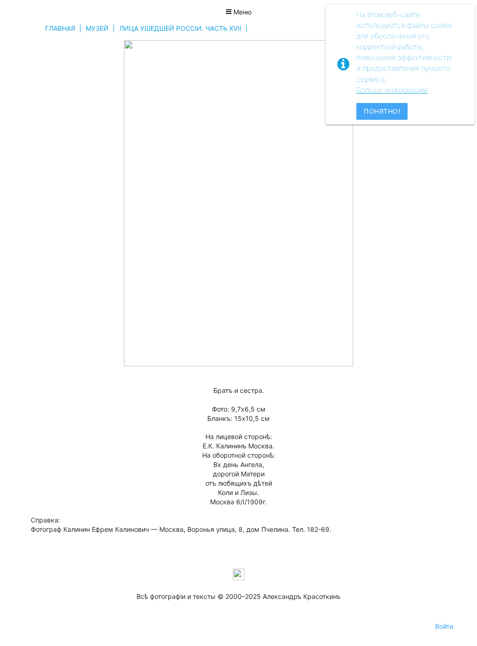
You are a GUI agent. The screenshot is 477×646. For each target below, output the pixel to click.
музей (97, 28)
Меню (242, 12)
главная (60, 28)
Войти (444, 626)
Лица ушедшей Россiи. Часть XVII (180, 28)
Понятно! (382, 111)
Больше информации (392, 90)
